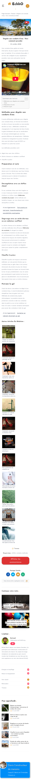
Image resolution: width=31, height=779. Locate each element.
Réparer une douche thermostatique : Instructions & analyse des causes (19, 707)
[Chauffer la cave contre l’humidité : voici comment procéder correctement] (5, 734)
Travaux (13, 13)
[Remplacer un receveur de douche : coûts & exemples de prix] (5, 725)
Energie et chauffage (8, 669)
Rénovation (5, 684)
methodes (25, 553)
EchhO (17, 4)
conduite (19, 553)
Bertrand (13, 638)
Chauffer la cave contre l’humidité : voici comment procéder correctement (19, 734)
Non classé (5, 679)
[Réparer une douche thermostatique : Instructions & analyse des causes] (5, 707)
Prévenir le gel (8, 106)
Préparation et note (9, 104)
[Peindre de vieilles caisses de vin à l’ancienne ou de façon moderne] (5, 743)
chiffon (14, 553)
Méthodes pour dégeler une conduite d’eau (14, 102)
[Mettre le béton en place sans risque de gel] (5, 717)
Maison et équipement (8, 673)
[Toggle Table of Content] (25, 98)
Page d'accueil (6, 13)
